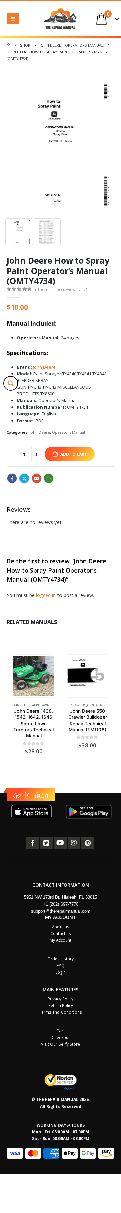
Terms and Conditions (60, 1012)
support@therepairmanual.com (60, 911)
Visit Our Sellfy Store (60, 1044)
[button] (13, 18)
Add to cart (73, 454)
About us (60, 926)
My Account (60, 940)
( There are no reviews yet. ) (61, 289)
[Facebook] (32, 843)
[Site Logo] (60, 18)
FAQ (61, 965)
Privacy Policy (60, 998)
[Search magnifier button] (10, 383)
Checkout (61, 1037)
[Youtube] (60, 843)
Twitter (24, 478)
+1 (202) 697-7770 (60, 904)
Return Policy (60, 1005)
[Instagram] (74, 843)
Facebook (12, 478)
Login (60, 972)
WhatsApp (48, 478)
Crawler (78, 705)
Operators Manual (68, 432)
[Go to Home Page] (8, 45)
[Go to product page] (33, 676)
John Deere (44, 367)
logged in (46, 595)
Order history (60, 958)
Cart (60, 1030)
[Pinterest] (87, 843)
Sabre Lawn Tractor (47, 705)
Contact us (60, 933)
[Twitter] (46, 843)
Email (36, 478)
